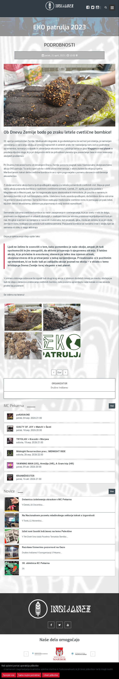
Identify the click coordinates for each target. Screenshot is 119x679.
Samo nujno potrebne (29, 675)
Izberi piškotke (51, 675)
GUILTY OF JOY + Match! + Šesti (33, 427)
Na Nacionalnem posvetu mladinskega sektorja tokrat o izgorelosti (58, 515)
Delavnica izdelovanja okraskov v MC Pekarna (47, 499)
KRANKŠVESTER (25, 475)
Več (112, 406)
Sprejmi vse (8, 675)
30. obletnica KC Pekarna (36, 563)
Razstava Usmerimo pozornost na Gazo (43, 547)
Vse (112, 491)
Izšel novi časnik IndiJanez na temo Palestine (47, 531)
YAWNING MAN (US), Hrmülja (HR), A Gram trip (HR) (45, 463)
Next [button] (92, 654)
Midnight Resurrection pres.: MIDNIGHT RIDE (41, 451)
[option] (40, 653)
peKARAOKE (23, 414)
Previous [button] (26, 654)
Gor (59, 372)
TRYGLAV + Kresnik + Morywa (32, 439)
